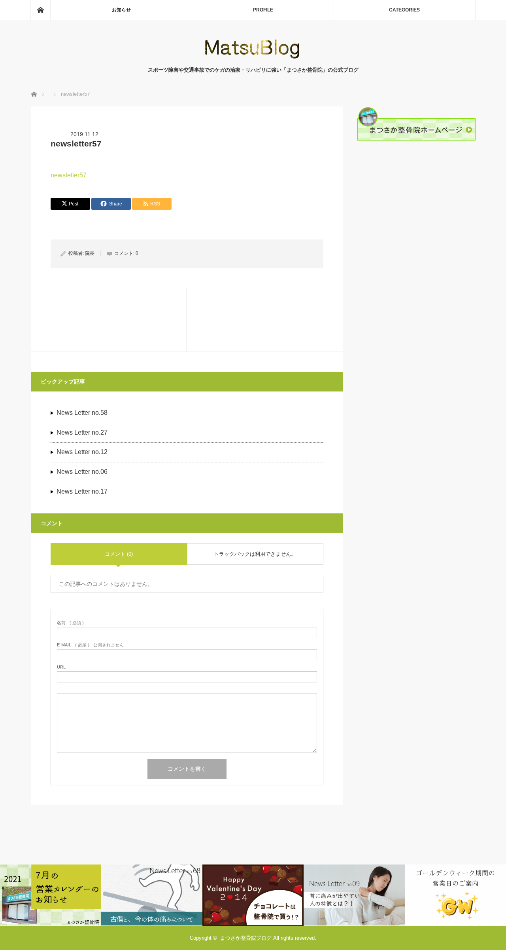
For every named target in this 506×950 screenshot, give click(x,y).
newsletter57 (69, 175)
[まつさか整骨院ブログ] (253, 58)
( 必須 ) (70, 623)
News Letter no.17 (82, 491)
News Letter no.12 (82, 451)
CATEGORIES (404, 10)
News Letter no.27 (82, 432)
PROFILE (263, 10)
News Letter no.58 (82, 412)
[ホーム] (40, 10)
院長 (89, 253)
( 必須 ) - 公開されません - (91, 645)
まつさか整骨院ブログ (246, 938)
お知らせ (121, 10)
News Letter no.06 (82, 471)
